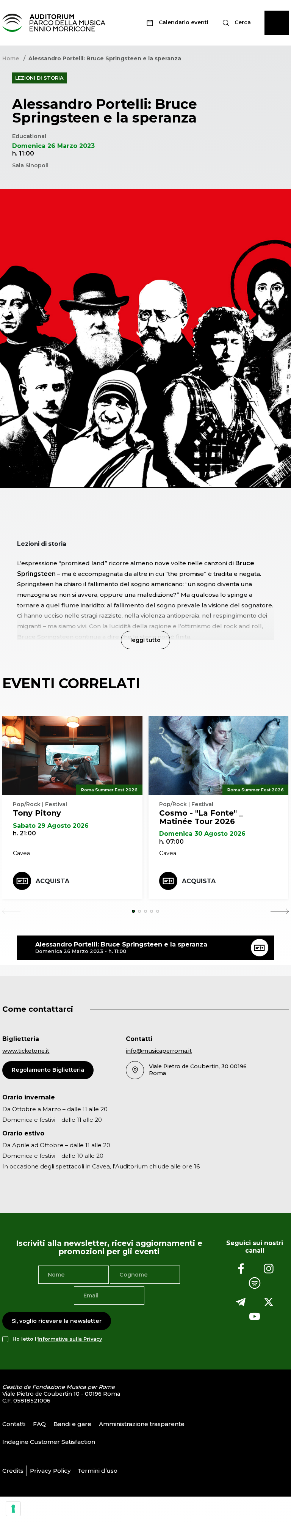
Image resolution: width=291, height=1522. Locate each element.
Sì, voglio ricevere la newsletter (57, 1321)
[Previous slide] (11, 911)
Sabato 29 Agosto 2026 (51, 825)
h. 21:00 (24, 833)
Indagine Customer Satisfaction (48, 1441)
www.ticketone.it (25, 1050)
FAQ (39, 1424)
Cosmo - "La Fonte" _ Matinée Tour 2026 (201, 817)
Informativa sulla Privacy (70, 1339)
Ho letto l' (57, 1339)
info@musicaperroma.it (159, 1050)
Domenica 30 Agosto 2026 (202, 833)
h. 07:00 (171, 841)
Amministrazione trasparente (142, 1424)
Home (10, 58)
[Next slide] (280, 911)
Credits (12, 1470)
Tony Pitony (37, 813)
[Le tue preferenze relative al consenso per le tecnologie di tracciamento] (13, 1509)
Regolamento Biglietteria (48, 1069)
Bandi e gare (72, 1424)
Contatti (13, 1424)
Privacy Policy (50, 1470)
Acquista (52, 881)
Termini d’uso (97, 1470)
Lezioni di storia (39, 78)
